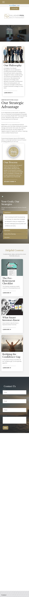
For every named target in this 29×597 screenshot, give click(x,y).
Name (4, 389)
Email (4, 398)
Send (5, 428)
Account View (14, 8)
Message (5, 415)
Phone (4, 407)
